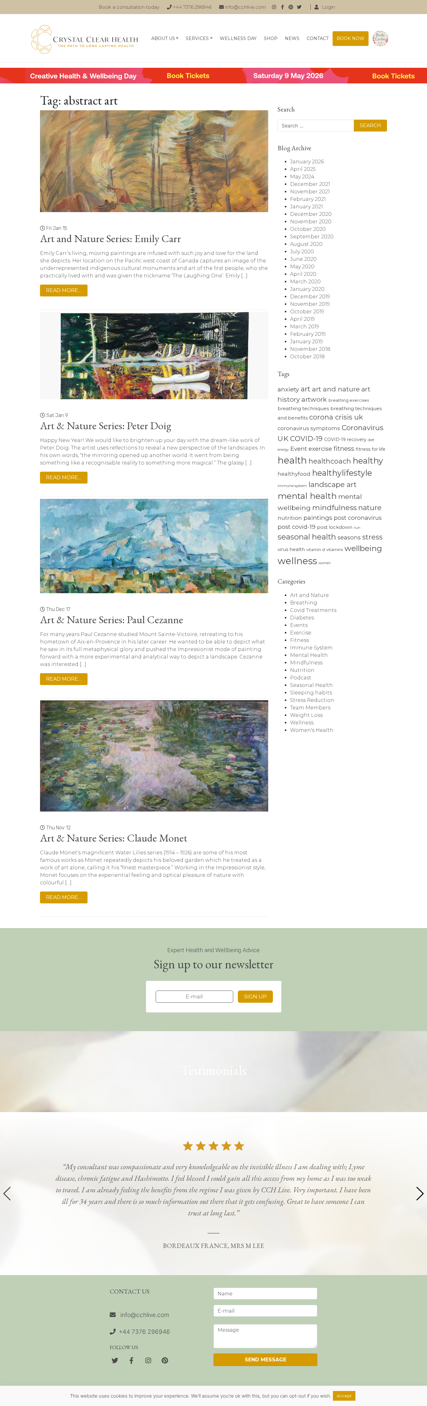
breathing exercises (349, 400)
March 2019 (304, 327)
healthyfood (294, 474)
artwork (314, 399)
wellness (297, 560)
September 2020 (312, 237)
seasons (349, 537)
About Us (163, 38)
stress (372, 537)
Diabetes (302, 618)
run (357, 527)
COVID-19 (306, 439)
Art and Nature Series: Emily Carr (110, 238)
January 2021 (306, 207)
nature (370, 507)
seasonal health (307, 536)
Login (328, 7)
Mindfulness (306, 663)
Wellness (302, 723)
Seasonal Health (311, 685)
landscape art (333, 484)
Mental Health (309, 655)
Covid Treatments (313, 610)
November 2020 (310, 222)
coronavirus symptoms (309, 428)
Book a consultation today (128, 7)
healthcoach (330, 461)
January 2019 (306, 342)
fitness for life (370, 449)
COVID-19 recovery (345, 439)
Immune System (311, 648)
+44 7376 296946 (192, 7)
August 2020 (306, 244)
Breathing (303, 603)
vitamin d (315, 549)
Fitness (299, 640)
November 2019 (310, 304)
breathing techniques (303, 408)
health (292, 460)
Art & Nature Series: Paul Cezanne (111, 619)
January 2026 (307, 162)
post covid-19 (296, 526)
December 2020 (311, 214)
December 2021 (310, 184)
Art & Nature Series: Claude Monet (113, 838)
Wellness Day (238, 38)
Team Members (310, 708)
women (325, 563)
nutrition (290, 517)
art (305, 389)
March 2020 (305, 282)
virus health (291, 549)
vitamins (334, 549)
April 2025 (303, 169)
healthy (368, 461)
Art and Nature (309, 595)
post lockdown (334, 527)
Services (197, 38)
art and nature (336, 389)
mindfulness (334, 507)
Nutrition (302, 670)
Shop (271, 38)
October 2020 (308, 229)
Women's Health (312, 730)
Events (299, 625)
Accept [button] (344, 1395)
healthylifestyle (342, 473)
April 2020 (303, 274)
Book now (350, 38)
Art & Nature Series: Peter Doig (105, 425)
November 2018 (310, 349)
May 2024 (302, 177)
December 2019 (310, 297)
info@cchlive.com (245, 7)
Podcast (300, 678)
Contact (318, 38)
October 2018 (307, 357)
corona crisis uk (336, 417)
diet (371, 440)
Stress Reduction (312, 700)
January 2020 (307, 289)
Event (298, 448)
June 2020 (303, 259)
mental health (307, 496)
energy (283, 450)
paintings (318, 517)
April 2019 (302, 319)
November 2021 (310, 192)
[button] (419, 1193)
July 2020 (302, 252)
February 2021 (308, 199)
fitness (344, 448)
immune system (292, 486)
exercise (320, 448)
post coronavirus (358, 517)
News (292, 38)
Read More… (64, 290)
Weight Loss (306, 715)
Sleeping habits (311, 693)
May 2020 (302, 267)
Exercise (300, 633)
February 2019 (308, 334)
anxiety (288, 389)
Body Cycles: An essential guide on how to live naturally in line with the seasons (380, 38)
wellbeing (363, 548)
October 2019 (307, 312)
